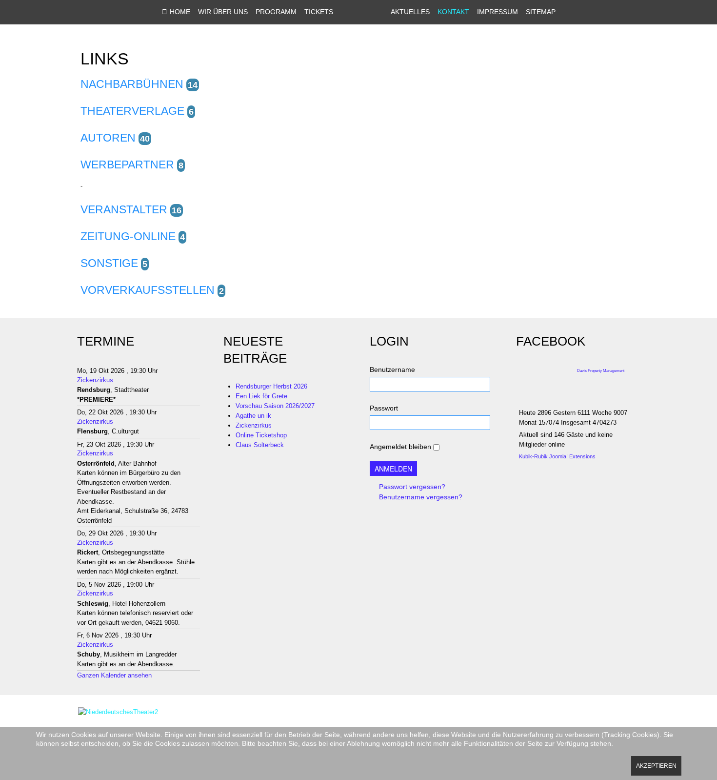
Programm (276, 12)
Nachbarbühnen (131, 84)
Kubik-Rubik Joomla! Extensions (557, 456)
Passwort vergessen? (411, 487)
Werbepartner (127, 164)
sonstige (109, 263)
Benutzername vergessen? (419, 497)
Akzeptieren (656, 765)
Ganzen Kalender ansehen (114, 675)
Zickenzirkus (95, 380)
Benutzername (392, 369)
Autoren (108, 137)
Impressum (497, 12)
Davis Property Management (600, 371)
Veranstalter (123, 209)
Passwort (384, 408)
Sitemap (541, 12)
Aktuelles (410, 12)
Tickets (318, 12)
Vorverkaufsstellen (147, 290)
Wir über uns (223, 12)
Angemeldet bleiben (400, 447)
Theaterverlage (132, 110)
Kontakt (453, 12)
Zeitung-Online (128, 236)
